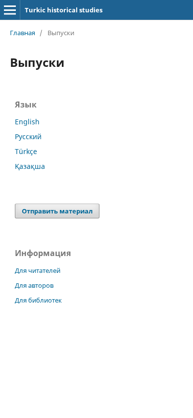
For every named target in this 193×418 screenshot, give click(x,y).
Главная (22, 32)
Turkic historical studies (63, 9)
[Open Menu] (10, 10)
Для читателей (37, 270)
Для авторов (34, 285)
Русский (28, 136)
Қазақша (30, 166)
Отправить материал (57, 211)
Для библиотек (38, 300)
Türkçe (26, 151)
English (27, 121)
